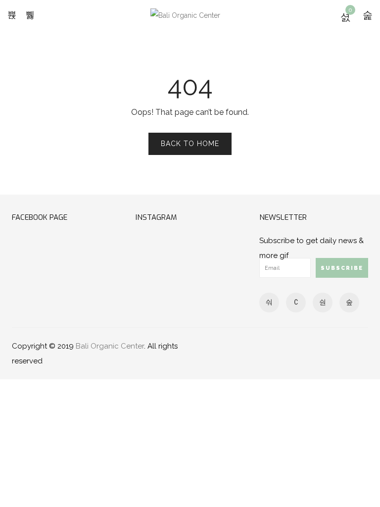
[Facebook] (269, 302)
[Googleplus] (296, 302)
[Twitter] (322, 302)
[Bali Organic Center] (185, 14)
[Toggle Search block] (30, 15)
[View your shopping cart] (345, 17)
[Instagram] (349, 302)
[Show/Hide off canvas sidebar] (368, 15)
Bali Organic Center (110, 346)
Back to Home (190, 144)
